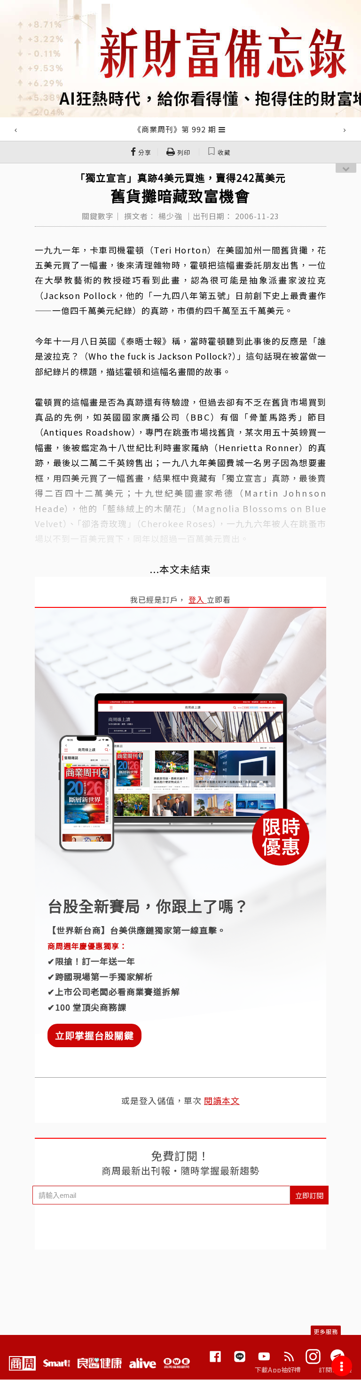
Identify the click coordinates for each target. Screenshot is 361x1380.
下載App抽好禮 (278, 1369)
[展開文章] (222, 129)
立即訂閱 (309, 1195)
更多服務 (326, 1331)
